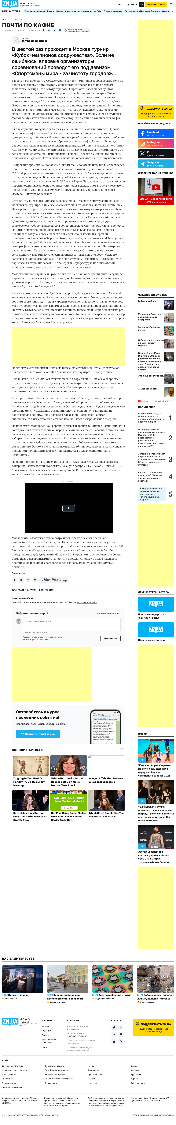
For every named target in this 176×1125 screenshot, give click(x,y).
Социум (134, 1066)
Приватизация (9, 1083)
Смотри (143, 734)
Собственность (138, 1083)
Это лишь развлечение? (151, 375)
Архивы (45, 1026)
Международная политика (14, 1070)
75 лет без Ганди (147, 388)
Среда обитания (95, 1074)
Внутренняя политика (12, 1066)
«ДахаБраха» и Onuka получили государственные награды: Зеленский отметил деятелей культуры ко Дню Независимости (156, 813)
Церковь (92, 1079)
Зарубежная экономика (56, 1070)
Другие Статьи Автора (153, 592)
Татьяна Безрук (57, 1002)
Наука (91, 1066)
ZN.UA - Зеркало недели (156, 198)
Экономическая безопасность (59, 1079)
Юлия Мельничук (148, 1002)
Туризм (134, 1079)
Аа (141, 4)
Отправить (110, 638)
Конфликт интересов (55, 1074)
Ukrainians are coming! (151, 640)
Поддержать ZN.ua (156, 4)
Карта (44, 1047)
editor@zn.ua (83, 1050)
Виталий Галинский (34, 40)
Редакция (46, 1031)
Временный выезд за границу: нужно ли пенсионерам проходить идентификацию (151, 417)
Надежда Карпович (104, 999)
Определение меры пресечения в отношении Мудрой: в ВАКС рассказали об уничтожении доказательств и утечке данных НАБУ (151, 437)
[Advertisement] (68, 346)
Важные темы (11, 11)
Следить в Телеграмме (40, 734)
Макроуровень (9, 1074)
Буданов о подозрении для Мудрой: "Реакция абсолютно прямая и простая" (150, 476)
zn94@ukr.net (73, 1043)
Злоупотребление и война (149, 328)
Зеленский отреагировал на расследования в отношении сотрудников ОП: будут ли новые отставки (151, 459)
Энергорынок (8, 1079)
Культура (92, 1083)
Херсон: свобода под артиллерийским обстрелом (149, 317)
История (135, 1070)
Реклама (46, 1035)
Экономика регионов (12, 1087)
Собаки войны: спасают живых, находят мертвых (151, 343)
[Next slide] (172, 11)
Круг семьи (136, 1074)
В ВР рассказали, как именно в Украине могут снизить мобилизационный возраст (151, 494)
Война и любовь (147, 301)
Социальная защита (54, 1066)
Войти (134, 4)
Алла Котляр (11, 999)
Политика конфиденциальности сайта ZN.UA (153, 1115)
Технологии (93, 1070)
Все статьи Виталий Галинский (33, 589)
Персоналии (51, 1083)
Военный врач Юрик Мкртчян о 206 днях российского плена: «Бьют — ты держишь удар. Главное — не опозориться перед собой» (149, 361)
